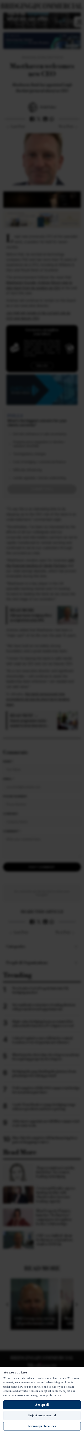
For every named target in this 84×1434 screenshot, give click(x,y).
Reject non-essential (42, 1415)
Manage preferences (42, 1426)
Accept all (42, 1405)
